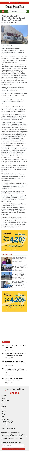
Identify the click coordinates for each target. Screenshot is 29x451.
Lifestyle (3, 414)
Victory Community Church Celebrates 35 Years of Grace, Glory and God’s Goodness (19, 259)
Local (3, 404)
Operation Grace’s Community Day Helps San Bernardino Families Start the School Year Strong (19, 267)
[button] (3, 11)
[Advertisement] (14, 326)
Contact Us (4, 398)
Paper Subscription (5, 400)
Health (3, 413)
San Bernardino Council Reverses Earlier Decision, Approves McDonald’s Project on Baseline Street (19, 275)
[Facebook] (11, 393)
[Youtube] (16, 393)
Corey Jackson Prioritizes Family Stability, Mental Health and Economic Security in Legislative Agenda (20, 283)
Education (4, 411)
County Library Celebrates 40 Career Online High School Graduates (14, 379)
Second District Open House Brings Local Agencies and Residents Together (15, 354)
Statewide (4, 406)
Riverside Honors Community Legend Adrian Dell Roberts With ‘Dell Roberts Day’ (16, 362)
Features (3, 409)
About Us (3, 397)
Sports (3, 416)
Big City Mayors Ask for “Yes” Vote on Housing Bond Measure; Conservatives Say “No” (16, 371)
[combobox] (17, 11)
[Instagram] (18, 393)
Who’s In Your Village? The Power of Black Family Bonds (15, 346)
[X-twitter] (13, 393)
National (3, 408)
